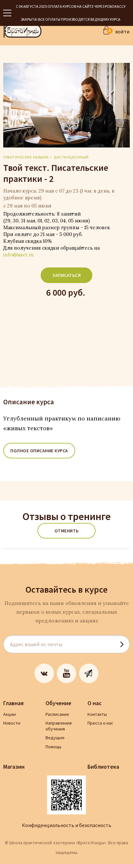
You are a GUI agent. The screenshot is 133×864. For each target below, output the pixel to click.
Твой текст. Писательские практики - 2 (55, 173)
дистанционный (71, 157)
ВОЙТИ (123, 32)
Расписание (57, 714)
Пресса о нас (100, 723)
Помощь (54, 747)
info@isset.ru (18, 255)
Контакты (97, 714)
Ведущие (55, 737)
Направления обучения (59, 726)
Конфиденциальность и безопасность (66, 825)
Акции (9, 714)
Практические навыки (26, 157)
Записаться (66, 275)
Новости (11, 723)
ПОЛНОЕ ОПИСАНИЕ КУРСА (39, 451)
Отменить (67, 531)
